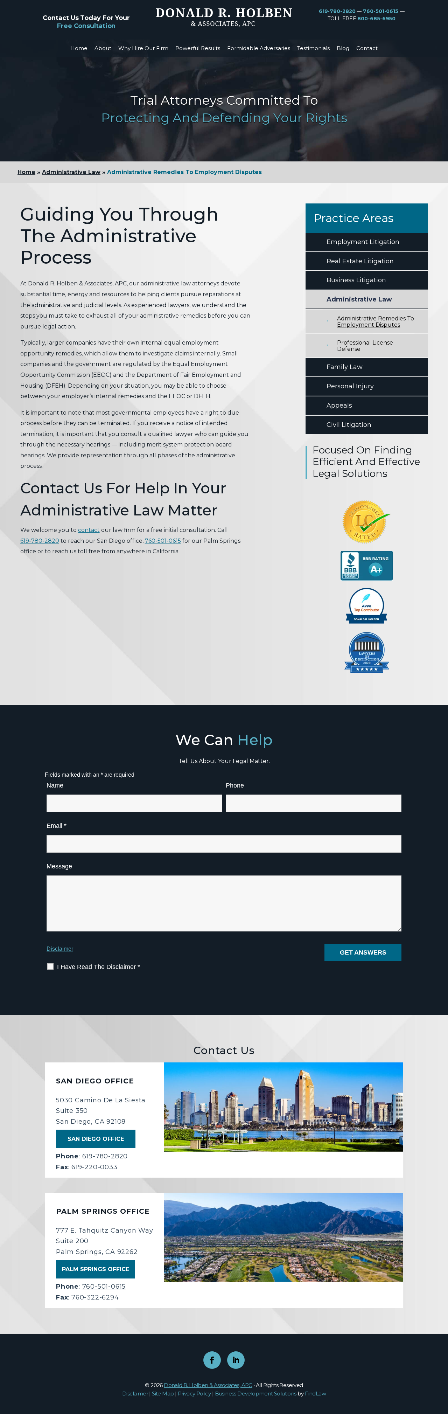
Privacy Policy (194, 1393)
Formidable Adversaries (258, 48)
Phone (235, 785)
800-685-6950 (376, 18)
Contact (367, 48)
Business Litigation (356, 280)
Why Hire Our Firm (143, 48)
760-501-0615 (380, 11)
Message (59, 866)
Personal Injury (350, 386)
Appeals (339, 405)
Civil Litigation (349, 425)
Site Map (163, 1393)
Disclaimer (60, 949)
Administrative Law (359, 299)
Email (56, 825)
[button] (441, 1363)
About (102, 48)
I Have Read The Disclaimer (98, 966)
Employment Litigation (363, 242)
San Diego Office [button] (96, 1139)
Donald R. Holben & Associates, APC (208, 1385)
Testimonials (313, 48)
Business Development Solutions (255, 1393)
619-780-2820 (337, 11)
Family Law (345, 367)
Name (55, 785)
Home (79, 48)
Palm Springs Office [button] (95, 1269)
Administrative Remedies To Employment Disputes (375, 321)
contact (89, 530)
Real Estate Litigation (360, 261)
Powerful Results (197, 48)
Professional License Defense (365, 345)
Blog (343, 48)
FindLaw (315, 1393)
